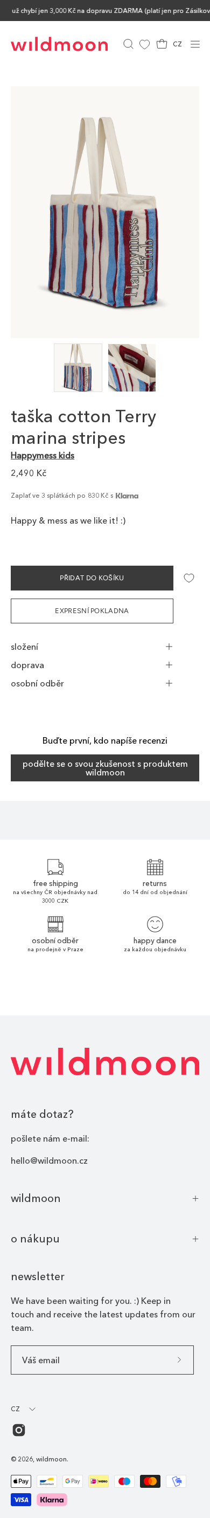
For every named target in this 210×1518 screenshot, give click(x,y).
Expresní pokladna (92, 611)
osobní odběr (37, 683)
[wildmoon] (59, 44)
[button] (127, 44)
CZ (177, 44)
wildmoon (36, 1198)
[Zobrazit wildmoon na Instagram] (19, 1430)
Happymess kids (42, 455)
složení (24, 646)
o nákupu (35, 1238)
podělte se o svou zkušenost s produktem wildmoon (105, 768)
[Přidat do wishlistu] (189, 578)
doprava (27, 665)
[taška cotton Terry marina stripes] (78, 368)
